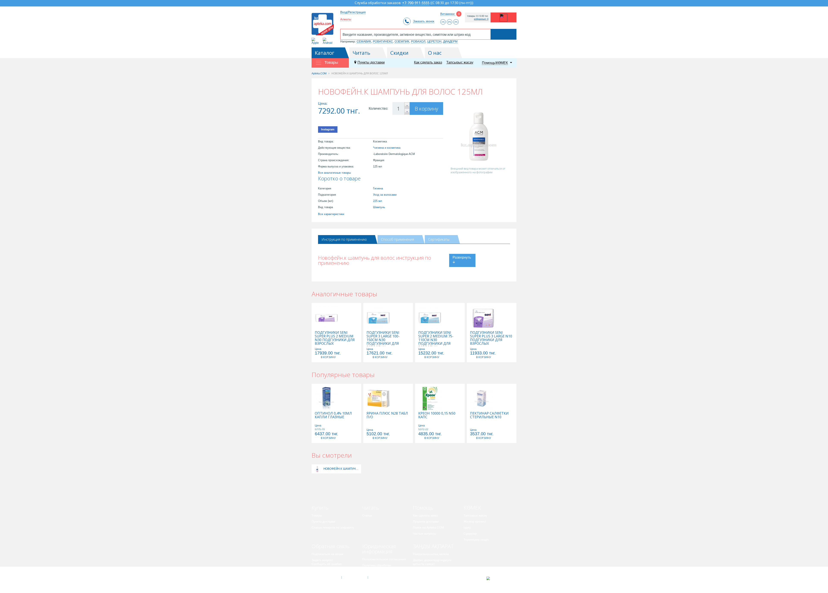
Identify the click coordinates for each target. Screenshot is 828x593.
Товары (317, 515)
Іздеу (467, 527)
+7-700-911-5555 (416, 3)
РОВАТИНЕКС (383, 41)
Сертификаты (438, 239)
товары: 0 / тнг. (477, 16)
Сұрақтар (470, 533)
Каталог (324, 52)
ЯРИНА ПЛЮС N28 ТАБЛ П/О (387, 415)
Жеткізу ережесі (475, 521)
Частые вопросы (424, 533)
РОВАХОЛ (418, 41)
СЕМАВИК (364, 41)
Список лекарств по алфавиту (333, 527)
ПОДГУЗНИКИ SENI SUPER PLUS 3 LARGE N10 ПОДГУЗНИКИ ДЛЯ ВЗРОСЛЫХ (491, 338)
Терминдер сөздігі (476, 539)
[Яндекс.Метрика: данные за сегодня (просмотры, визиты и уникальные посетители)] (498, 578)
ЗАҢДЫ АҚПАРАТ (433, 546)
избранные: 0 (481, 19)
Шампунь (379, 207)
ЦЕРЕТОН (434, 41)
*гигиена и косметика (386, 147)
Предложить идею (324, 570)
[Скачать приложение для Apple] (316, 41)
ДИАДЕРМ (450, 41)
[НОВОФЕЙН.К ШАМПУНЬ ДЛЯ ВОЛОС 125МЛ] (317, 468)
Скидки (399, 52)
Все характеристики (331, 214)
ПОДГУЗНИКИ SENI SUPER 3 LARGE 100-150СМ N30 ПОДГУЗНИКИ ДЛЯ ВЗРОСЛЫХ (383, 340)
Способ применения (397, 239)
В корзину (426, 108)
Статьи (367, 515)
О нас (435, 52)
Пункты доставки (371, 62)
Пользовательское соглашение (384, 559)
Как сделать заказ (428, 62)
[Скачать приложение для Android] (328, 41)
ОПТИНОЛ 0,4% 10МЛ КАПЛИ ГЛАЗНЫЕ (333, 415)
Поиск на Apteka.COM (428, 527)
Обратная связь (330, 546)
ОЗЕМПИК (402, 41)
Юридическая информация (379, 549)
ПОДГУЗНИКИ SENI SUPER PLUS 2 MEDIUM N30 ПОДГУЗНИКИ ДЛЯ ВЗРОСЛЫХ (335, 338)
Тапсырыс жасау (459, 62)
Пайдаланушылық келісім (431, 554)
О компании (354, 577)
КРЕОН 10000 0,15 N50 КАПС (436, 415)
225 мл (377, 201)
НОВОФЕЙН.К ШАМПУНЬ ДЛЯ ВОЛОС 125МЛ (341, 468)
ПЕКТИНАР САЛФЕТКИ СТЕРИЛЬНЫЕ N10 (489, 415)
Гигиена (378, 188)
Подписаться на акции (327, 554)
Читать (361, 52)
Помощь (423, 507)
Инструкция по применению (344, 239)
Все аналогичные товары (334, 172)
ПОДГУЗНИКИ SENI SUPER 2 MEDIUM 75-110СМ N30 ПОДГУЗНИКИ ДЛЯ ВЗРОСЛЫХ (435, 340)
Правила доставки (426, 521)
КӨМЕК (472, 507)
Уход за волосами (385, 194)
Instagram (327, 129)
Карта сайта (381, 577)
